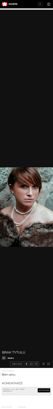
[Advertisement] (26, 36)
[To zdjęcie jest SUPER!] (26, 364)
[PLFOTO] (9, 4)
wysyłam (44, 390)
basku (11, 358)
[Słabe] (36, 364)
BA (3, 358)
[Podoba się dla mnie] (31, 364)
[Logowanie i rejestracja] (48, 4)
